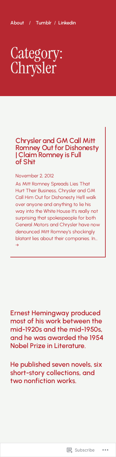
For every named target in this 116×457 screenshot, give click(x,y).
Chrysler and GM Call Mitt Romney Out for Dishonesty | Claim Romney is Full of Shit (57, 151)
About (17, 23)
